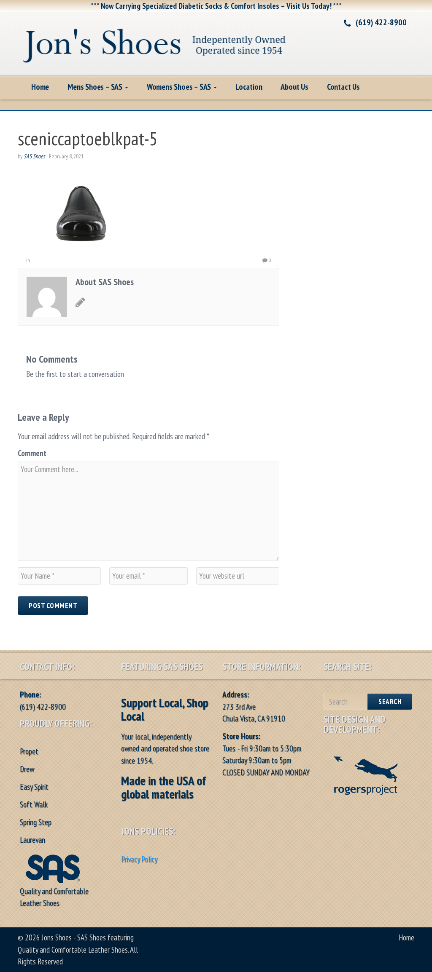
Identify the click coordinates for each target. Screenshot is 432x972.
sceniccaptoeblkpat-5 (88, 138)
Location (248, 86)
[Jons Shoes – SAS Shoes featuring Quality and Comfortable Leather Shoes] (155, 42)
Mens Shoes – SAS (96, 86)
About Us (294, 86)
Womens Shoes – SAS (180, 86)
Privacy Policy (139, 859)
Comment (32, 453)
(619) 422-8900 (381, 22)
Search (389, 701)
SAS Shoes (34, 156)
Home (40, 86)
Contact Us (343, 86)
